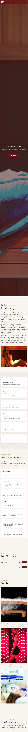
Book (24, 562)
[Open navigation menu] (26, 2)
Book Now (14, 155)
